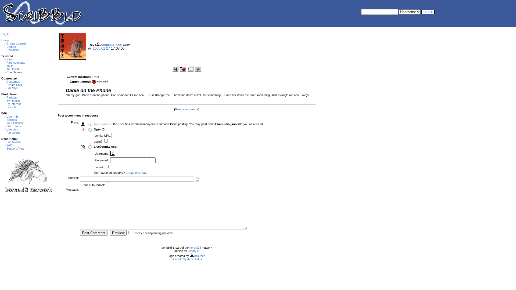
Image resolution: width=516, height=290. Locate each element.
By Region (13, 100)
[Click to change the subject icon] (197, 179)
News (10, 59)
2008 (96, 48)
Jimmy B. (194, 250)
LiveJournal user (105, 146)
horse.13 (195, 247)
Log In (5, 34)
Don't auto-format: (93, 185)
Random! (12, 97)
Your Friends (14, 123)
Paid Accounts (15, 62)
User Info (12, 116)
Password (13, 132)
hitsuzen (199, 256)
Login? (98, 141)
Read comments (186, 109)
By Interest (13, 104)
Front (95, 76)
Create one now (136, 172)
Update (11, 46)
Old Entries (13, 126)
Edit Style (12, 88)
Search (11, 107)
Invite (9, 65)
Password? (13, 142)
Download (12, 50)
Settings (11, 119)
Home (5, 40)
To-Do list (12, 69)
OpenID (99, 129)
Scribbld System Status (187, 259)
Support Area (15, 148)
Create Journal (16, 43)
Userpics (12, 129)
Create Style (14, 84)
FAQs (10, 145)
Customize (13, 81)
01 (103, 48)
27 (108, 48)
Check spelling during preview (153, 233)
